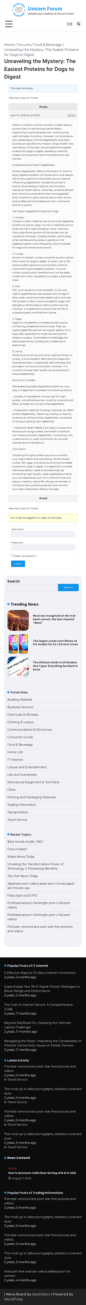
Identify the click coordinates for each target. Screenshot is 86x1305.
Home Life (15, 752)
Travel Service (17, 820)
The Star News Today (22, 876)
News (12, 1168)
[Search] (79, 24)
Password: (17, 542)
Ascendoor (41, 1294)
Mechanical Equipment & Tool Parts (33, 782)
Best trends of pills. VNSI (25, 842)
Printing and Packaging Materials (31, 797)
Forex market (17, 849)
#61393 (71, 115)
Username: (17, 529)
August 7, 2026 (21, 1178)
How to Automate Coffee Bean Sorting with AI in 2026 (42, 1173)
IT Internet (15, 760)
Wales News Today (21, 857)
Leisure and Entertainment (27, 767)
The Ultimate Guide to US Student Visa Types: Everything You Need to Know (55, 666)
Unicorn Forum (45, 9)
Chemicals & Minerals (22, 715)
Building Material (19, 700)
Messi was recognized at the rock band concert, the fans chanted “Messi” (54, 619)
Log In (18, 563)
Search (13, 581)
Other (11, 790)
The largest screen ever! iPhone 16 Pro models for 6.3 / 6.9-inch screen (55, 642)
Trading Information (21, 805)
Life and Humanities (22, 775)
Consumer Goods (20, 737)
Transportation (17, 812)
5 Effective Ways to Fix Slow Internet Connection (40, 973)
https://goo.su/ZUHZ (22, 895)
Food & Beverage (20, 745)
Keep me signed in (25, 555)
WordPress (13, 1299)
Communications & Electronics (29, 730)
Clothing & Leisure (20, 722)
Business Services (20, 707)
